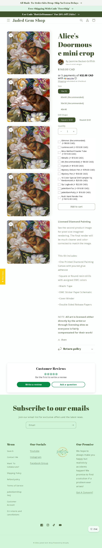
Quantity (61, 126)
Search (10, 451)
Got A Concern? (84, 492)
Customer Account (11, 503)
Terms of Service (15, 485)
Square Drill (67, 120)
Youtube (34, 450)
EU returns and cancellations (14, 513)
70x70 (64, 91)
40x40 (64, 109)
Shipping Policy (14, 473)
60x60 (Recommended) (72, 97)
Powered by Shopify (61, 543)
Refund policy (13, 479)
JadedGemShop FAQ (14, 493)
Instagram (35, 457)
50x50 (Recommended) (72, 103)
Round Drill (85, 120)
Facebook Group (39, 463)
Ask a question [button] (68, 384)
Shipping (62, 81)
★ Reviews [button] (2, 276)
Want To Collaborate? (13, 465)
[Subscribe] (73, 425)
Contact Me (12, 457)
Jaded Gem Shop (46, 543)
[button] (8, 20)
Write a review (33, 384)
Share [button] (64, 339)
